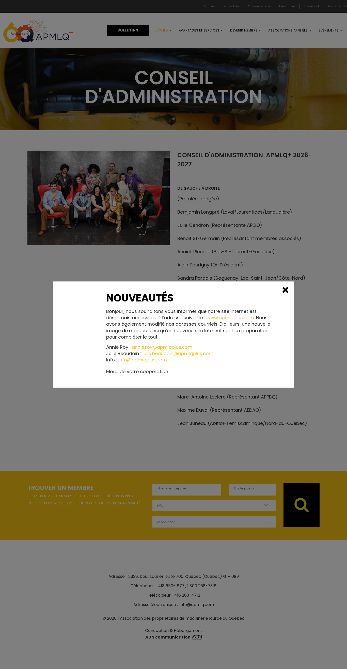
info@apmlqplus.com (142, 360)
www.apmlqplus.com (230, 317)
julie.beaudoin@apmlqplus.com (178, 353)
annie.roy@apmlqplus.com (162, 347)
